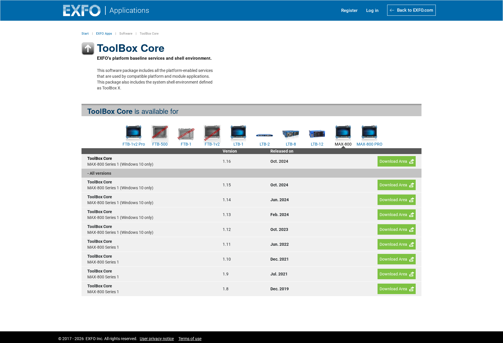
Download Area (393, 161)
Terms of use (189, 338)
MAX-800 (343, 143)
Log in (372, 10)
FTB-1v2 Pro (134, 143)
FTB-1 (186, 143)
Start (85, 34)
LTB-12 (317, 143)
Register (349, 10)
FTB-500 (160, 143)
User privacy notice (157, 338)
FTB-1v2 (212, 143)
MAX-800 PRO (369, 143)
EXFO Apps (104, 34)
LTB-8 (291, 143)
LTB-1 (238, 143)
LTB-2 (265, 143)
